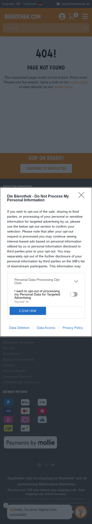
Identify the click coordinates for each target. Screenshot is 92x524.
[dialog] (46, 262)
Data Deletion (19, 328)
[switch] (74, 294)
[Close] (82, 196)
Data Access (46, 328)
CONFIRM (28, 311)
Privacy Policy (73, 328)
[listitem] (46, 281)
